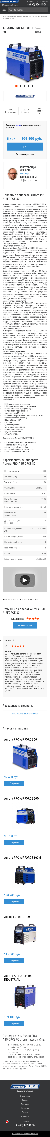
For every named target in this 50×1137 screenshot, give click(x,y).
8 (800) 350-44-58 (37, 4)
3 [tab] (25, 86)
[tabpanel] (25, 63)
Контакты (25, 1116)
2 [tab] (21, 86)
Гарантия (25, 1108)
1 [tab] (17, 86)
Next (48, 62)
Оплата (25, 1100)
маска (18, 125)
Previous (1, 62)
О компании (25, 1096)
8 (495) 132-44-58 (25, 1125)
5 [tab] (33, 86)
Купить (25, 146)
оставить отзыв (25, 625)
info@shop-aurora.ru (29, 180)
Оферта (25, 1112)
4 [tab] (29, 86)
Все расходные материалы (25, 714)
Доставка (25, 1104)
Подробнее (14, 783)
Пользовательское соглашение (25, 1133)
